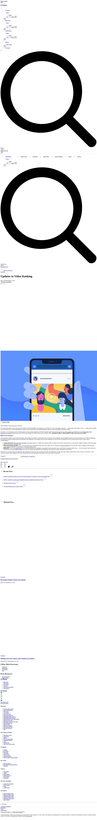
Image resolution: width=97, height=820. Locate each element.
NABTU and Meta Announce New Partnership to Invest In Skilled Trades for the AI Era (23, 479)
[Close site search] (2, 152)
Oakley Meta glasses (8, 710)
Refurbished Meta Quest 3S (9, 717)
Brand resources (7, 775)
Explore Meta (8, 30)
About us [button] (5, 685)
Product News (24, 156)
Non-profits (6, 753)
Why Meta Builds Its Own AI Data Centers (13, 486)
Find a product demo (8, 739)
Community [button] (6, 683)
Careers (5, 773)
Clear (2, 149)
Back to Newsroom (7, 270)
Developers (6, 751)
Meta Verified (6, 799)
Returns (5, 737)
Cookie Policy (29, 816)
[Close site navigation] (1, 268)
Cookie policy (6, 787)
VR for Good (6, 755)
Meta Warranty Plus (7, 723)
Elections (5, 766)
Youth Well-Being (59, 156)
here (63, 449)
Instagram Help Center (8, 796)
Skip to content (4, 1)
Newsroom (7, 48)
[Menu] (2, 2)
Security (79, 156)
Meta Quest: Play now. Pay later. (10, 721)
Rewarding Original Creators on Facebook (13, 580)
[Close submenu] (15, 17)
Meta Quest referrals (7, 726)
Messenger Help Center (8, 794)
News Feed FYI (14, 458)
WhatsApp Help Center (8, 797)
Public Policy (46, 156)
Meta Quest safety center (8, 744)
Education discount (7, 728)
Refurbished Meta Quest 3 (9, 716)
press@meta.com (6, 676)
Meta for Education (7, 725)
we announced (17, 448)
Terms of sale (6, 742)
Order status (6, 736)
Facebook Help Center (8, 793)
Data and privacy (7, 763)
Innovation (35, 156)
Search (2, 148)
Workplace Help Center (8, 798)
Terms (4, 786)
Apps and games (7, 714)
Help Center (9, 44)
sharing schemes (19, 449)
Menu (7, 12)
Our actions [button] (6, 684)
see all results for (4, 150)
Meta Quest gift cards (8, 715)
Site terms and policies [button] (8, 687)
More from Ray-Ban (8, 720)
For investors (6, 776)
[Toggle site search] (1, 50)
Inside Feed (7, 458)
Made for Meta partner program (10, 757)
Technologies (8, 156)
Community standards (8, 783)
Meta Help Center (7, 735)
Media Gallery (5, 678)
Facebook (3, 272)
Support (7, 42)
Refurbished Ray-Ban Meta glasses (11, 719)
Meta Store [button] (5, 682)
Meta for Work (6, 724)
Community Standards (6, 806)
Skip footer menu (4, 702)
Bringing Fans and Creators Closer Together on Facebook (17, 658)
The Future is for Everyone (9, 483)
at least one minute (65, 445)
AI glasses (7, 10)
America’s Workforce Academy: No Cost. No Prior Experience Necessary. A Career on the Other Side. (26, 476)
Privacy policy (6, 785)
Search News (4, 264)
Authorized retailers (7, 740)
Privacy (70, 156)
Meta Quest (7, 20)
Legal (4, 741)
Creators (5, 749)
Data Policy (3, 807)
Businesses (5, 752)
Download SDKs (7, 756)
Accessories (6, 712)
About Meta (6, 771)
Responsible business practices (10, 764)
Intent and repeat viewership (20, 443)
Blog (4, 729)
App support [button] (6, 688)
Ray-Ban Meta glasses (8, 709)
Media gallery (6, 774)
